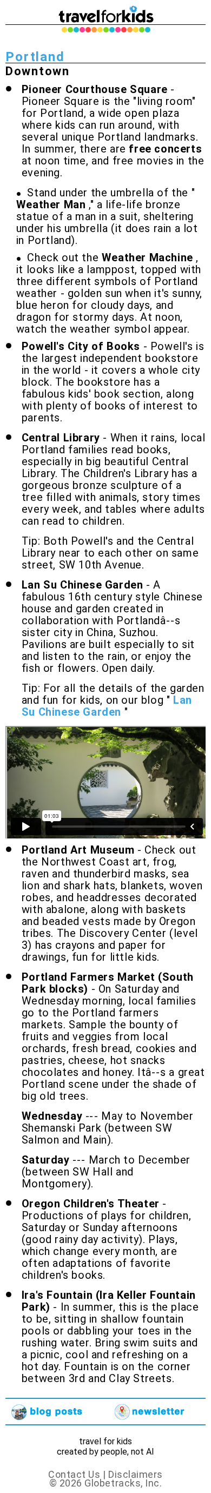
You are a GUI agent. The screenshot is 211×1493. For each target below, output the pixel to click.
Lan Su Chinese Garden (107, 705)
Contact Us (75, 1474)
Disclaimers (135, 1474)
